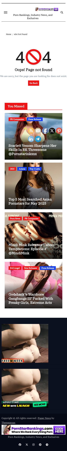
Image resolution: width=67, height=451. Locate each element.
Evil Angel (15, 267)
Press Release (34, 119)
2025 (12, 168)
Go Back (34, 83)
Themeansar (8, 422)
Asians (22, 168)
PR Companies (17, 119)
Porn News (15, 218)
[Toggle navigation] (5, 12)
